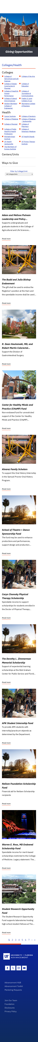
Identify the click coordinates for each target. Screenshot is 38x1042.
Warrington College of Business (28, 105)
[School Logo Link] (18, 956)
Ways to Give (10, 163)
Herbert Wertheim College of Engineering (10, 106)
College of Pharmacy (25, 125)
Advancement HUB (13, 982)
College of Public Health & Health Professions (10, 131)
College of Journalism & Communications (27, 93)
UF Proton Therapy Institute (28, 143)
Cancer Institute (10, 116)
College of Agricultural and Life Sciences (11, 78)
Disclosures (10, 1007)
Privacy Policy (11, 1011)
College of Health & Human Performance (11, 93)
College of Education (25, 85)
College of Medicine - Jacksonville (28, 120)
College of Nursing (10, 124)
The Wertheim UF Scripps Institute (10, 148)
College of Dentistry (29, 116)
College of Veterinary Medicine (28, 130)
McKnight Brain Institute (9, 138)
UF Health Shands (28, 137)
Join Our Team (11, 1000)
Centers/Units (10, 154)
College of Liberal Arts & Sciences (10, 100)
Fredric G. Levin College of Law (27, 100)
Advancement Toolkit (14, 986)
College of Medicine (11, 119)
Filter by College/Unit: (19, 171)
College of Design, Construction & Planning (10, 86)
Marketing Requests (13, 990)
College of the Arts (28, 76)
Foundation (9, 1004)
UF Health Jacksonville (8, 143)
